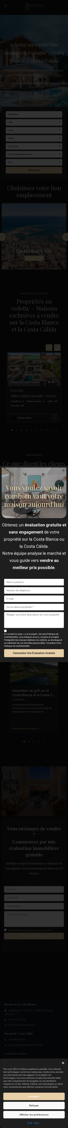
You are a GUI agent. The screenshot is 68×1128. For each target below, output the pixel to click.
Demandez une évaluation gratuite (34, 653)
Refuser (34, 1105)
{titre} (29, 1123)
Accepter (34, 1096)
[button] (63, 1062)
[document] (34, 564)
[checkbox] (5, 631)
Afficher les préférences (34, 1114)
